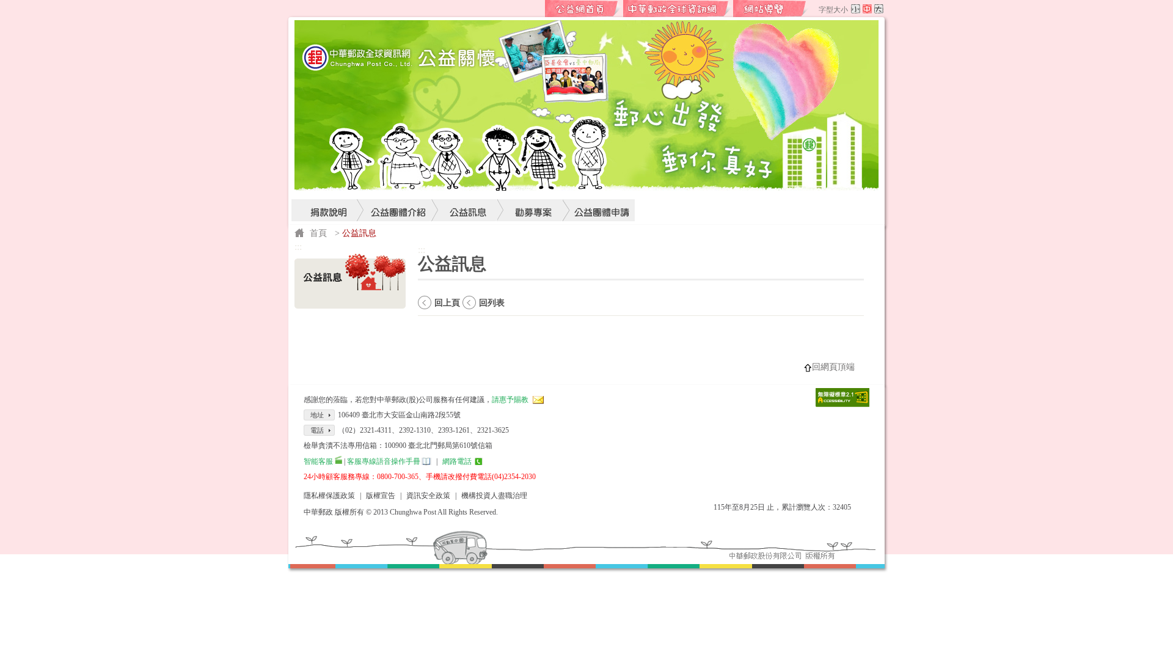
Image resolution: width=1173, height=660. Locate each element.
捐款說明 (328, 187)
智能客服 (318, 461)
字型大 (878, 8)
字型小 (855, 8)
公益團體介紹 (398, 187)
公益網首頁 (583, 8)
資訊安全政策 (428, 495)
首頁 (318, 233)
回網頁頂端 (833, 367)
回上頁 (447, 302)
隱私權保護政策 (329, 495)
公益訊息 (468, 187)
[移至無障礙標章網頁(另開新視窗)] (842, 404)
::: (535, 8)
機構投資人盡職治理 (494, 495)
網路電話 (457, 461)
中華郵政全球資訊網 (677, 8)
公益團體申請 (599, 187)
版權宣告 (380, 495)
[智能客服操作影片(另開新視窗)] (338, 461)
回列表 (492, 302)
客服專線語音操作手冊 (383, 461)
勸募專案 (534, 187)
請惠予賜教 (510, 399)
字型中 (867, 8)
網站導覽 (771, 8)
